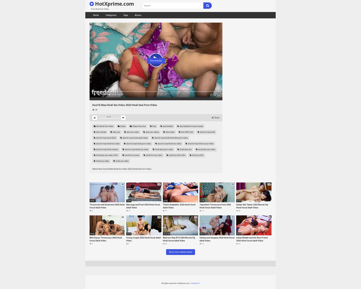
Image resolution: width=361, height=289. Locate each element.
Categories (111, 15)
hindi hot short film (177, 155)
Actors (138, 15)
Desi (154, 126)
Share (217, 118)
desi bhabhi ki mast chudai (191, 126)
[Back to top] (351, 280)
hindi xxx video (122, 161)
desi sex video (132, 132)
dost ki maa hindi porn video (138, 144)
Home (96, 15)
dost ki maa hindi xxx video (136, 149)
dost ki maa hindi (207, 132)
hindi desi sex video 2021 (107, 155)
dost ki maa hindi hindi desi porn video (171, 138)
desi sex (116, 132)
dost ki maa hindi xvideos (107, 149)
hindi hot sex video (154, 155)
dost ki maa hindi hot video (108, 144)
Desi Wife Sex (187, 132)
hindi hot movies (131, 155)
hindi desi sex (185, 149)
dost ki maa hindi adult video (135, 138)
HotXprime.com (114, 3)
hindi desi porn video (164, 149)
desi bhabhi (167, 126)
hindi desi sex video (206, 149)
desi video (170, 132)
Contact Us (195, 283)
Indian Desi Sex (139, 126)
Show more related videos (180, 252)
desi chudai (101, 132)
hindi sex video (102, 161)
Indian (123, 126)
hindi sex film (198, 155)
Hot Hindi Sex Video (105, 126)
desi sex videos (152, 132)
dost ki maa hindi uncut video (201, 144)
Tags (125, 15)
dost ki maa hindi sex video (169, 144)
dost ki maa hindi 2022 (106, 138)
